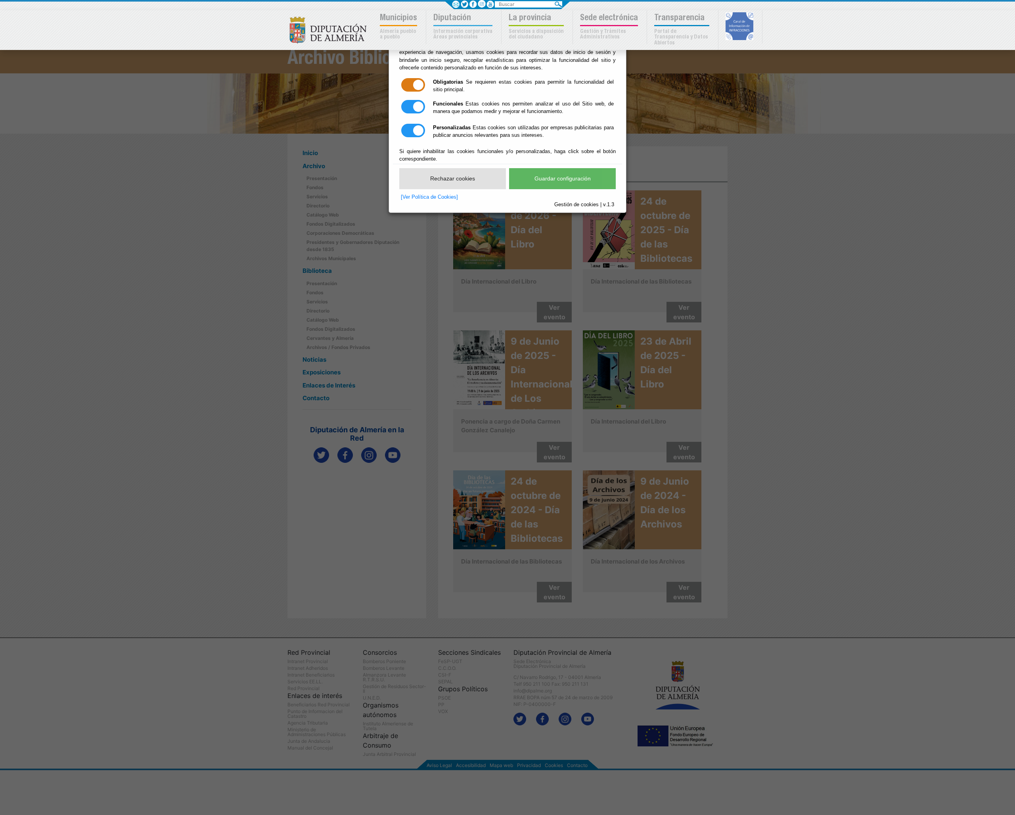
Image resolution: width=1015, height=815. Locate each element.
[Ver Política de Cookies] (429, 197)
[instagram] (481, 4)
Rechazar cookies (452, 178)
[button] (399, 27)
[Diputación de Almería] (330, 29)
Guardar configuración (562, 178)
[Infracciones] (740, 27)
